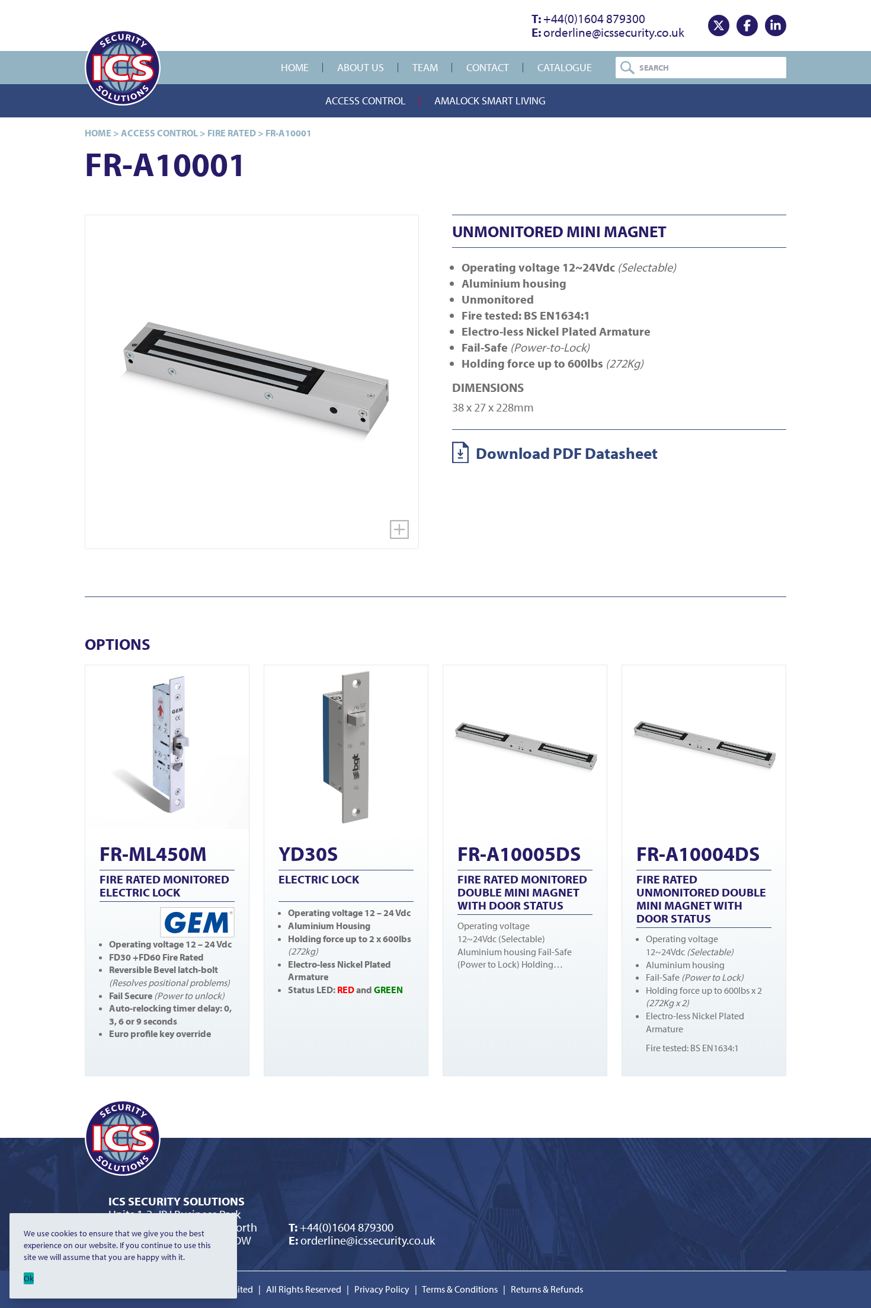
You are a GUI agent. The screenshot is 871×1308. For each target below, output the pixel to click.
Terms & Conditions (460, 1289)
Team (425, 67)
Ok (29, 1278)
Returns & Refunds (547, 1289)
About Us (360, 67)
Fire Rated (231, 133)
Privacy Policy (381, 1289)
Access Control (365, 100)
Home (295, 67)
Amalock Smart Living (490, 100)
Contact (487, 67)
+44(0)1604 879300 (588, 18)
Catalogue (564, 67)
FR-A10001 (288, 133)
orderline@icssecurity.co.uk (607, 32)
